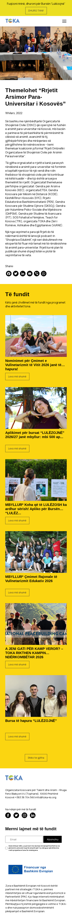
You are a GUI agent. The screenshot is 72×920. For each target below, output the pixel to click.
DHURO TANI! (36, 10)
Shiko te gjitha (36, 757)
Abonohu (52, 839)
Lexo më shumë (17, 376)
